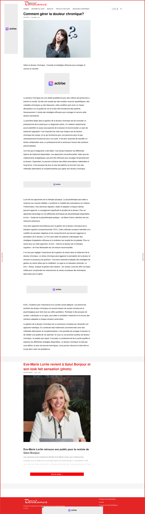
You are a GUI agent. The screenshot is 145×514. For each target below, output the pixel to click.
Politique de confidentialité (107, 499)
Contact (101, 502)
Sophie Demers (28, 372)
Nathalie (27, 17)
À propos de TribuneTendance (108, 505)
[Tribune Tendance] (35, 3)
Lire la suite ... (57, 474)
